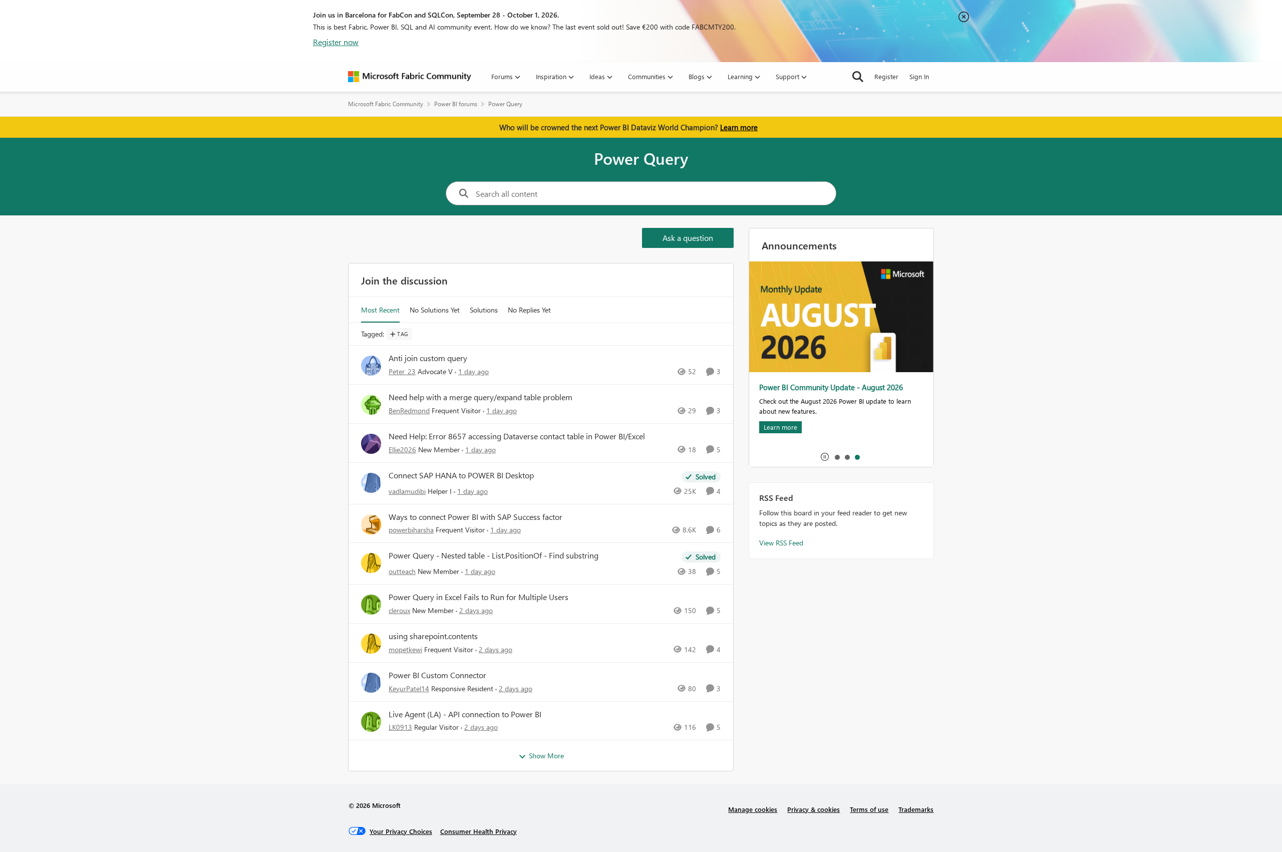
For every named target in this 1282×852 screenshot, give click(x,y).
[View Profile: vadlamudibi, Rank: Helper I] (371, 483)
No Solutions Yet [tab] (435, 310)
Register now (336, 42)
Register (886, 76)
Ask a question (688, 237)
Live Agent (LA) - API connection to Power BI (465, 714)
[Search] (858, 77)
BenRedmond (409, 410)
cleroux (399, 610)
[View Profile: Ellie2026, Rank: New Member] (371, 444)
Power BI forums (455, 104)
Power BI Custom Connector (437, 675)
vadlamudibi (407, 491)
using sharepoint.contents (433, 636)
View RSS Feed (781, 542)
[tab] (837, 457)
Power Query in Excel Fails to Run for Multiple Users (478, 597)
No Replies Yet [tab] (529, 310)
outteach (402, 571)
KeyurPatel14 (409, 688)
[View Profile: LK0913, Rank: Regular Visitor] (371, 722)
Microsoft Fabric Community (385, 104)
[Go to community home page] (409, 76)
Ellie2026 (402, 449)
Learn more (739, 127)
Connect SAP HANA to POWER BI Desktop (461, 475)
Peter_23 (402, 371)
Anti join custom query (428, 358)
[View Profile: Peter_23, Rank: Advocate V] (371, 366)
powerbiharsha (411, 529)
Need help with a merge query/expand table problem (480, 397)
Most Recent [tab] (380, 310)
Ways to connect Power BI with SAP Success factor (475, 517)
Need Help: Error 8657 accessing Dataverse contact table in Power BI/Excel (517, 436)
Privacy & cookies (813, 809)
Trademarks (915, 809)
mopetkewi (405, 649)
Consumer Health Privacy (478, 831)
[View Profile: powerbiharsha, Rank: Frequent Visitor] (371, 524)
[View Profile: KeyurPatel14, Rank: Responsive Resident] (371, 683)
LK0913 (400, 727)
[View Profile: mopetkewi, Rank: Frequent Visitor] (371, 644)
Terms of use (869, 809)
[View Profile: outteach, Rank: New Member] (371, 563)
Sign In (919, 76)
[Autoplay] (825, 457)
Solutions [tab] (484, 310)
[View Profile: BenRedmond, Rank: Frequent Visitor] (371, 405)
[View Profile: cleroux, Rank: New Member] (371, 605)
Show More (546, 755)
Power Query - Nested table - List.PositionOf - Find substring (493, 555)
